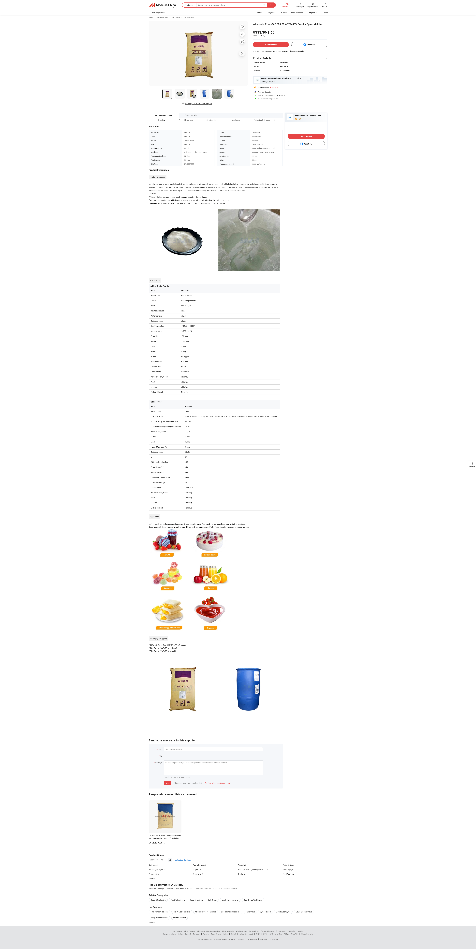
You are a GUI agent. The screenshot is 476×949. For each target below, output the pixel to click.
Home (151, 18)
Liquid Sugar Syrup (283, 912)
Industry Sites (253, 931)
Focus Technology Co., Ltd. (222, 939)
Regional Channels (267, 931)
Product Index (280, 931)
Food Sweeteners (188, 18)
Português (196, 934)
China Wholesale (228, 931)
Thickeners (242, 874)
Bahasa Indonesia (307, 934)
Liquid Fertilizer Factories (230, 912)
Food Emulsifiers (196, 900)
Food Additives (288, 874)
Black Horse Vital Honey (253, 900)
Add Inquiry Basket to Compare (198, 103)
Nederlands (243, 934)
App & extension (297, 13)
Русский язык (216, 934)
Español (188, 934)
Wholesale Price (241, 931)
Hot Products (177, 931)
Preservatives (154, 874)
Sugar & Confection (158, 900)
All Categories (157, 13)
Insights (300, 931)
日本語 (265, 934)
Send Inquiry (271, 44)
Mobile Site (291, 931)
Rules (326, 13)
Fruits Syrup (250, 912)
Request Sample (297, 51)
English (180, 934)
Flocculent (242, 865)
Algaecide (197, 869)
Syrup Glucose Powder (159, 918)
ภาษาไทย (278, 934)
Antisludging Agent (156, 869)
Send (167, 783)
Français (206, 934)
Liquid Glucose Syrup (304, 912)
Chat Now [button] (311, 44)
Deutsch (233, 934)
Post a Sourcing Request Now (218, 783)
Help (283, 13)
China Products (189, 931)
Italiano (225, 934)
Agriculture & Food (162, 18)
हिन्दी (271, 934)
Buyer (270, 13)
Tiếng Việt (294, 934)
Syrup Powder (265, 912)
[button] (274, 120)
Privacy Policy (275, 939)
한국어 (258, 934)
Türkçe (286, 934)
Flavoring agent (289, 869)
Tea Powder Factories (181, 912)
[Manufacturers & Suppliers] (162, 5)
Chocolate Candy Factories (205, 912)
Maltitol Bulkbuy (179, 918)
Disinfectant (153, 865)
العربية (251, 934)
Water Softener (288, 865)
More (151, 922)
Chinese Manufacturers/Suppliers (208, 931)
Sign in (324, 6)
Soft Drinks (212, 900)
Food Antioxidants (178, 900)
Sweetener (197, 874)
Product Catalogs (184, 860)
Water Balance (199, 865)
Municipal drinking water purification (252, 869)
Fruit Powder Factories (159, 912)
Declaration (264, 939)
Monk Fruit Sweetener (230, 900)
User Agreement (252, 939)
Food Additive (175, 18)
